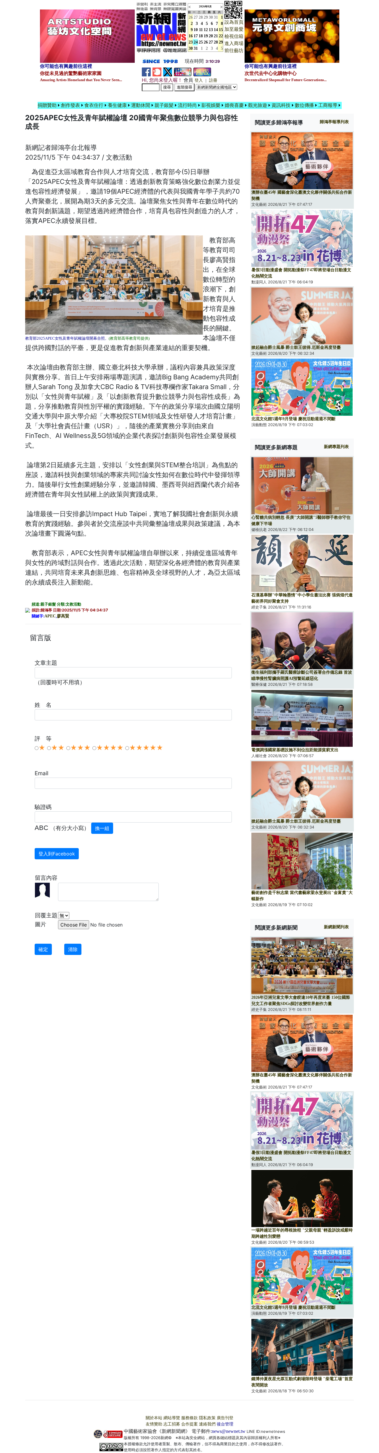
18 (201, 36)
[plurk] (156, 71)
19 (206, 36)
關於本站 (154, 1418)
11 (201, 30)
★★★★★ (146, 748)
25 (201, 42)
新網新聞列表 (336, 927)
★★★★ (109, 748)
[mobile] (183, 71)
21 (216, 36)
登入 (199, 80)
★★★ (80, 748)
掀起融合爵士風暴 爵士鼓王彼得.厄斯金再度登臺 (296, 347)
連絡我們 (207, 1424)
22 (221, 36)
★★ (58, 748)
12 (206, 30)
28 (201, 17)
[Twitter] (167, 71)
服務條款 (189, 1418)
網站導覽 (171, 1418)
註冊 (213, 80)
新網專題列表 (336, 446)
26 (206, 42)
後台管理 (225, 1424)
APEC (50, 616)
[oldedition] (202, 71)
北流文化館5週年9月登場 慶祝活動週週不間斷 (293, 419)
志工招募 (171, 1424)
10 (196, 30)
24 (196, 42)
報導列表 (334, 122)
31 (216, 17)
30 (211, 17)
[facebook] (146, 71)
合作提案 (189, 1424)
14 (216, 30)
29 (206, 17)
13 (211, 30)
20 (211, 36)
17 (196, 36)
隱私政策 (207, 1418)
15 (221, 30)
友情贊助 (154, 1424)
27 (196, 17)
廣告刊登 (225, 1418)
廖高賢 (63, 616)
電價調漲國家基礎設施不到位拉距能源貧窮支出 (294, 750)
